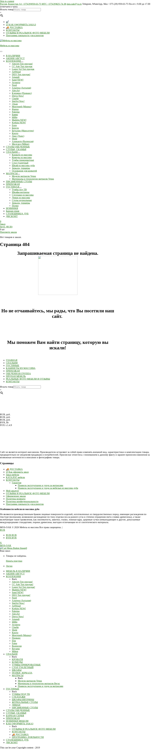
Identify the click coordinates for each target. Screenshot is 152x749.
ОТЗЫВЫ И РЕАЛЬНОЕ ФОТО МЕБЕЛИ (28, 33)
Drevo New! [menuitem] (18, 616)
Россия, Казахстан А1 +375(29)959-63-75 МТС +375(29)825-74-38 (33, 4)
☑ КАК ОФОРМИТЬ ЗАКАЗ (21, 24)
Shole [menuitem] (14, 630)
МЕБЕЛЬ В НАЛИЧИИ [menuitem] (18, 571)
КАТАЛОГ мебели (15, 477)
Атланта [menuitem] (16, 624)
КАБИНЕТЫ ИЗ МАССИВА (20, 368)
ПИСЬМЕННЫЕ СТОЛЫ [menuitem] (25, 707)
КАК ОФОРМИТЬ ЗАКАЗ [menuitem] (19, 723)
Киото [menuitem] (15, 632)
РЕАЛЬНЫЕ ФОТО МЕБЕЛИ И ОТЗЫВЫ (28, 379)
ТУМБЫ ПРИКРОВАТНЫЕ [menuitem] (26, 664)
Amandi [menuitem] (15, 619)
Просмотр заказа (8, 232)
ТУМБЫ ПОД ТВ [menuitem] (21, 694)
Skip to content (7, 1)
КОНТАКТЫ (12, 30)
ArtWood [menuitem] (16, 606)
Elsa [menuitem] (14, 640)
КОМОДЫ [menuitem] (17, 662)
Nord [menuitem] (14, 598)
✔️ (7, 22)
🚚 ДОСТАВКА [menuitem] (20, 734)
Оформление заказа (16, 496)
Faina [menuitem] (14, 643)
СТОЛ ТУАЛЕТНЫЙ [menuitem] (23, 667)
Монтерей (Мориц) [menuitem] (21, 635)
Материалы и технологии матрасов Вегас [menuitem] (39, 683)
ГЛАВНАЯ (11, 360)
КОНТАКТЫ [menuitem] (18, 731)
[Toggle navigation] (1, 51)
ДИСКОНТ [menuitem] (12, 742)
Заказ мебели (12, 474)
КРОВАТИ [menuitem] (17, 659)
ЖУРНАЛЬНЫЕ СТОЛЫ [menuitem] (25, 702)
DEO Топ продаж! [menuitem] (21, 595)
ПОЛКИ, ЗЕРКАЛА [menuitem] (22, 673)
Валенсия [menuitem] (17, 646)
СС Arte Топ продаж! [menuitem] (22, 584)
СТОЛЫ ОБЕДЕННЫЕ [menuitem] (18, 710)
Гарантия (16, 482)
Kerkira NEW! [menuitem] (19, 608)
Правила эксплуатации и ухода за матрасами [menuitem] (40, 686)
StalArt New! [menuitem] (18, 603)
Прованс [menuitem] (16, 638)
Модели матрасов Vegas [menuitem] (30, 681)
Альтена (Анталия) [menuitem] (21, 600)
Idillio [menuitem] (14, 622)
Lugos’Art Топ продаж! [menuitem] (23, 587)
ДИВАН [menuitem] (16, 705)
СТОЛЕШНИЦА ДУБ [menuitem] (17, 740)
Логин (9, 566)
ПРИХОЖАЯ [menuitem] (13, 718)
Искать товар (6, 9)
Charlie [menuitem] (15, 627)
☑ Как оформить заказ (17, 472)
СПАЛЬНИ (12, 363)
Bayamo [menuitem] (16, 648)
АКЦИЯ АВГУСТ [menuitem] (15, 573)
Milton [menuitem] (15, 651)
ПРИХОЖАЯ (13, 371)
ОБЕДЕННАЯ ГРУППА (18, 373)
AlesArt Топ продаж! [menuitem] (22, 581)
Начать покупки (14, 561)
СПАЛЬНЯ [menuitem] (12, 654)
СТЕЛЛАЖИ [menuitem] (18, 697)
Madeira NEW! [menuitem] (19, 590)
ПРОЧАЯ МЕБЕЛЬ (16, 376)
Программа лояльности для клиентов (25, 35)
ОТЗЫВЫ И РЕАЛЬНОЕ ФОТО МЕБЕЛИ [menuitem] (34, 729)
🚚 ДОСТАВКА (14, 27)
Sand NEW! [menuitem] (17, 592)
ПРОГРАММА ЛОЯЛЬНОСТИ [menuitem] (28, 737)
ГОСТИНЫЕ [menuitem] (12, 689)
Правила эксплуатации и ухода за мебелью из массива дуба (48, 488)
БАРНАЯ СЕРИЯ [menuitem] (15, 715)
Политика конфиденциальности (22, 501)
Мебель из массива (9, 45)
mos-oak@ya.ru (74, 4)
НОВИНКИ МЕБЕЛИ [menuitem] (17, 721)
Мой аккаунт (12, 490)
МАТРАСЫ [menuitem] (17, 675)
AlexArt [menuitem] (16, 614)
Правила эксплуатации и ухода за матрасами (40, 485)
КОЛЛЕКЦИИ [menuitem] (13, 576)
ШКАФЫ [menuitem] (17, 670)
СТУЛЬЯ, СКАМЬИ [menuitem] (16, 713)
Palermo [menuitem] (16, 611)
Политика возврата (15, 498)
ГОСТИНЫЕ (12, 365)
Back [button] (14, 579)
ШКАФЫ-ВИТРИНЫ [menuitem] (23, 699)
